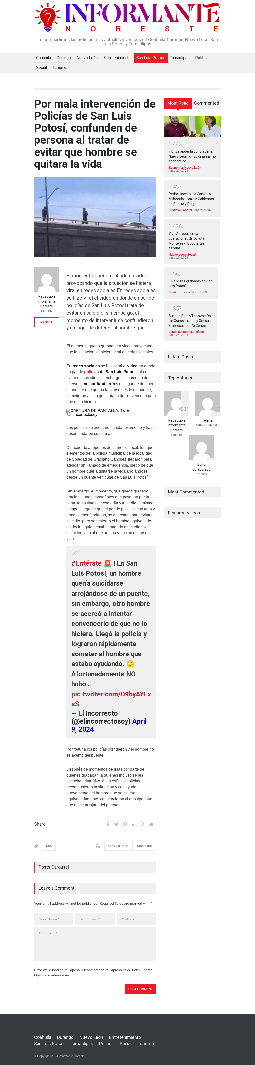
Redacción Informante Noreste (47, 301)
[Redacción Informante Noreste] (46, 279)
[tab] (178, 105)
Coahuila (43, 57)
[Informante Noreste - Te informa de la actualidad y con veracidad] (127, 25)
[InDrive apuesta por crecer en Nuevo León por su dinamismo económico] (192, 126)
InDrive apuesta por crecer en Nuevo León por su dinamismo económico (192, 156)
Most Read (178, 103)
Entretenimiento (117, 57)
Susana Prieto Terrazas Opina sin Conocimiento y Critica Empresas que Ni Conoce (192, 321)
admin (208, 420)
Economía (176, 167)
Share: (40, 824)
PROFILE (46, 322)
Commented (206, 103)
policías (92, 372)
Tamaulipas (180, 57)
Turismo (59, 67)
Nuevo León (87, 57)
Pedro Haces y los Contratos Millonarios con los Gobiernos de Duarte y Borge (191, 198)
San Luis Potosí (150, 57)
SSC (49, 846)
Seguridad (144, 846)
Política (201, 57)
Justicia (174, 210)
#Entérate (86, 563)
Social (41, 67)
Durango (64, 57)
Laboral (186, 210)
